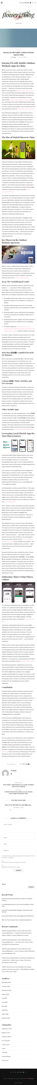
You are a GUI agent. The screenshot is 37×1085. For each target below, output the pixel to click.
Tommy (14, 57)
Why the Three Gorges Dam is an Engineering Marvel (17, 920)
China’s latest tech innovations (26, 109)
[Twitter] (22, 2)
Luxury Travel (5, 1044)
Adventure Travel (7, 1028)
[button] (3, 807)
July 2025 (4, 998)
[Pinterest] (25, 2)
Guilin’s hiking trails (9, 501)
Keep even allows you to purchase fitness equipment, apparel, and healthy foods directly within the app (19, 329)
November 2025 (6, 982)
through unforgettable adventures (23, 429)
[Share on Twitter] (25, 764)
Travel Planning (6, 1056)
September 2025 (6, 990)
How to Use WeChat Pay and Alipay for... (18, 805)
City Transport (6, 1040)
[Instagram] (24, 2)
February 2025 (6, 1018)
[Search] (35, 2)
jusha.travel (5, 751)
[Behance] (28, 2)
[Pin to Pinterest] (26, 764)
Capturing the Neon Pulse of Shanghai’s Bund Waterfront (18, 916)
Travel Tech (5, 1060)
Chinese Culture (6, 1036)
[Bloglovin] (32, 2)
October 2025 (6, 986)
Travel (3, 1048)
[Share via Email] (28, 764)
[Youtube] (30, 2)
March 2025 (5, 1014)
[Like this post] (21, 764)
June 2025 (5, 1002)
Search (4, 884)
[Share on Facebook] (23, 764)
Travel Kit (4, 1052)
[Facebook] (10, 1072)
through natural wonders (28, 661)
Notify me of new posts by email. (11, 867)
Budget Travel (6, 1032)
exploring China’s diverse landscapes (19, 100)
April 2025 (5, 1010)
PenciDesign (31, 1078)
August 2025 (5, 994)
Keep (8, 288)
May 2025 (4, 1006)
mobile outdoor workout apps (25, 90)
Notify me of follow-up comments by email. (14, 862)
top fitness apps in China (21, 277)
